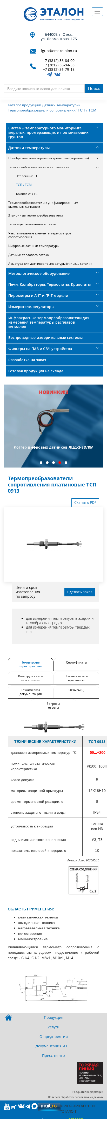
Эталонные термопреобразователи (35, 215)
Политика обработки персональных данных (75, 1097)
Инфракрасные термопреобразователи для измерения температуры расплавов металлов (48, 322)
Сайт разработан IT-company (53, 1120)
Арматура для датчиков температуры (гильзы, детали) (50, 263)
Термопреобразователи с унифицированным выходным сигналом (43, 204)
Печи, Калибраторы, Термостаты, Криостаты (49, 284)
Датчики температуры (29, 147)
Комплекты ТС (27, 194)
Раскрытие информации (87, 1092)
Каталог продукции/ (24, 104)
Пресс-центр (53, 1055)
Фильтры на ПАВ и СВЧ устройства (40, 348)
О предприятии (53, 1036)
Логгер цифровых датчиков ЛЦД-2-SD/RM (53, 447)
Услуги (53, 1027)
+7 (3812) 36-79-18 (59, 69)
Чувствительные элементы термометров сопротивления (39, 235)
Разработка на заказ (27, 359)
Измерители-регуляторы (31, 306)
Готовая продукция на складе (35, 370)
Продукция (53, 1017)
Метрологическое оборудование (39, 273)
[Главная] (54, 14)
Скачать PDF (85, 502)
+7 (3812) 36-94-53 (59, 65)
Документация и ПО (53, 1045)
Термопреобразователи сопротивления (38, 167)
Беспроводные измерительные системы (45, 337)
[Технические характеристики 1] (53, 728)
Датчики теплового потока (28, 255)
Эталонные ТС (27, 176)
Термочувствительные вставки (32, 224)
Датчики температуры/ (61, 104)
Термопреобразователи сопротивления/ (42, 110)
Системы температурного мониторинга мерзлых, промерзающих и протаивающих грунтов (48, 132)
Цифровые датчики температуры (33, 245)
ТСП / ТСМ (87, 110)
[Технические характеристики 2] (53, 988)
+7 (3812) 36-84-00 (59, 61)
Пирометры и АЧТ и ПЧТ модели (38, 295)
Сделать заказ (79, 591)
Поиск (94, 88)
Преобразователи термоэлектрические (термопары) (48, 158)
